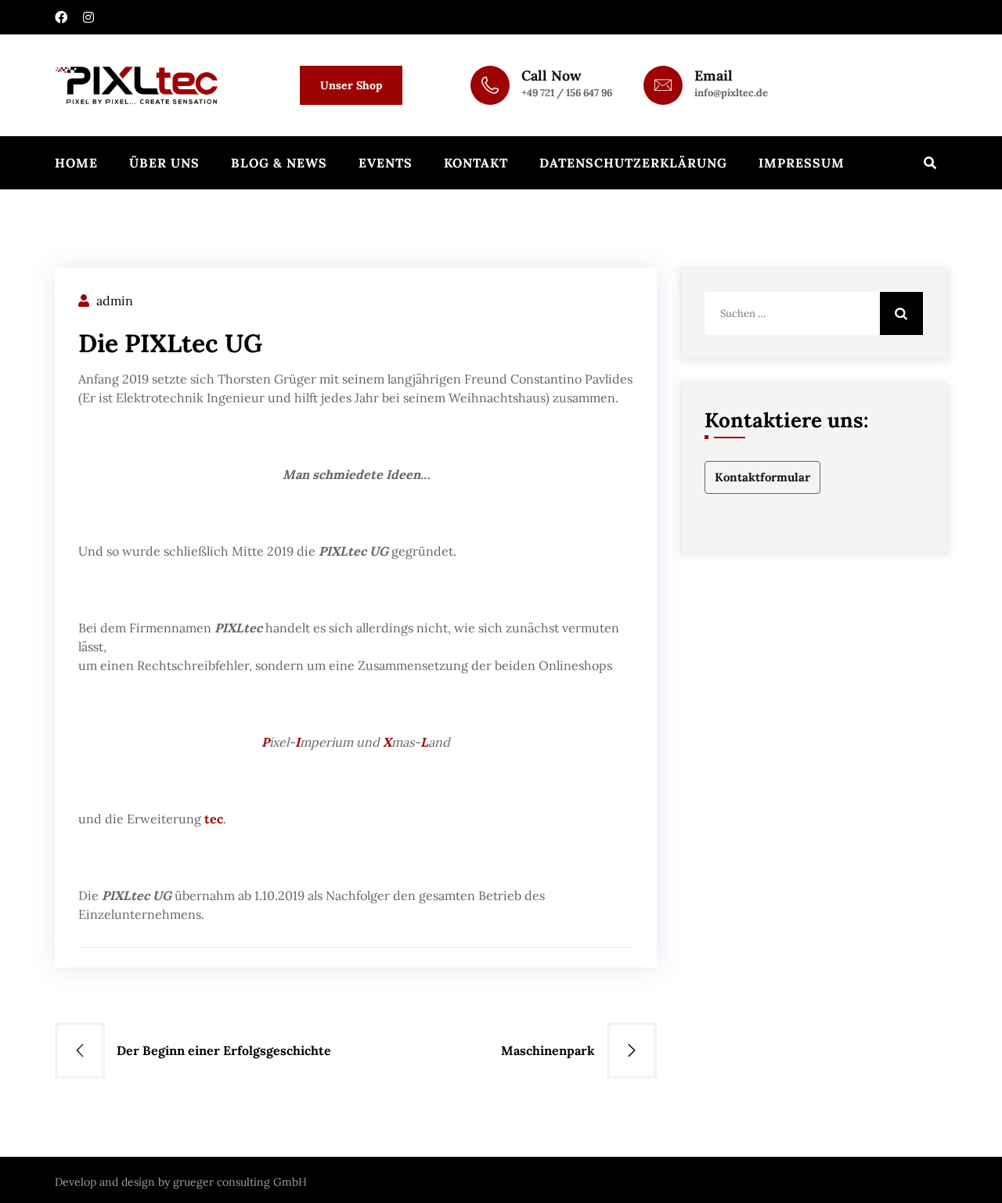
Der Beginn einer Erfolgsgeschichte (224, 1050)
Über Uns (164, 163)
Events (386, 163)
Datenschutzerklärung (633, 163)
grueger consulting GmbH (240, 1182)
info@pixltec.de (731, 92)
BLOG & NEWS (279, 163)
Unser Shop (351, 85)
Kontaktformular (762, 477)
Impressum (802, 163)
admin (114, 300)
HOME (76, 163)
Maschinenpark (548, 1050)
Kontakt (476, 163)
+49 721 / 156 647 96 (566, 92)
